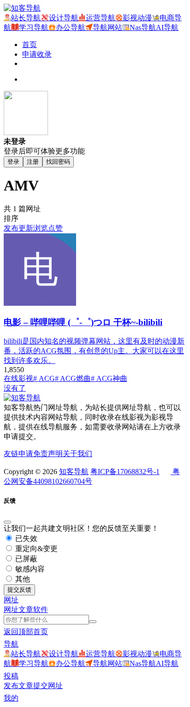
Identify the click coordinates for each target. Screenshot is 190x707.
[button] (11, 600)
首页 (29, 44)
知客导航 (74, 471)
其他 (21, 579)
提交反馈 (19, 589)
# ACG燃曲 (73, 378)
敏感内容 (29, 569)
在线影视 (18, 378)
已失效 (25, 538)
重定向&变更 (35, 549)
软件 (40, 609)
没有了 (15, 388)
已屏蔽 (25, 559)
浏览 (40, 228)
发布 (11, 228)
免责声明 (48, 453)
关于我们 (77, 453)
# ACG (44, 378)
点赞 (55, 228)
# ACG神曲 (109, 378)
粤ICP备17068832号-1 (125, 471)
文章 (25, 609)
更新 (25, 228)
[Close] (7, 522)
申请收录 (37, 54)
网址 (11, 609)
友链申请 (18, 453)
